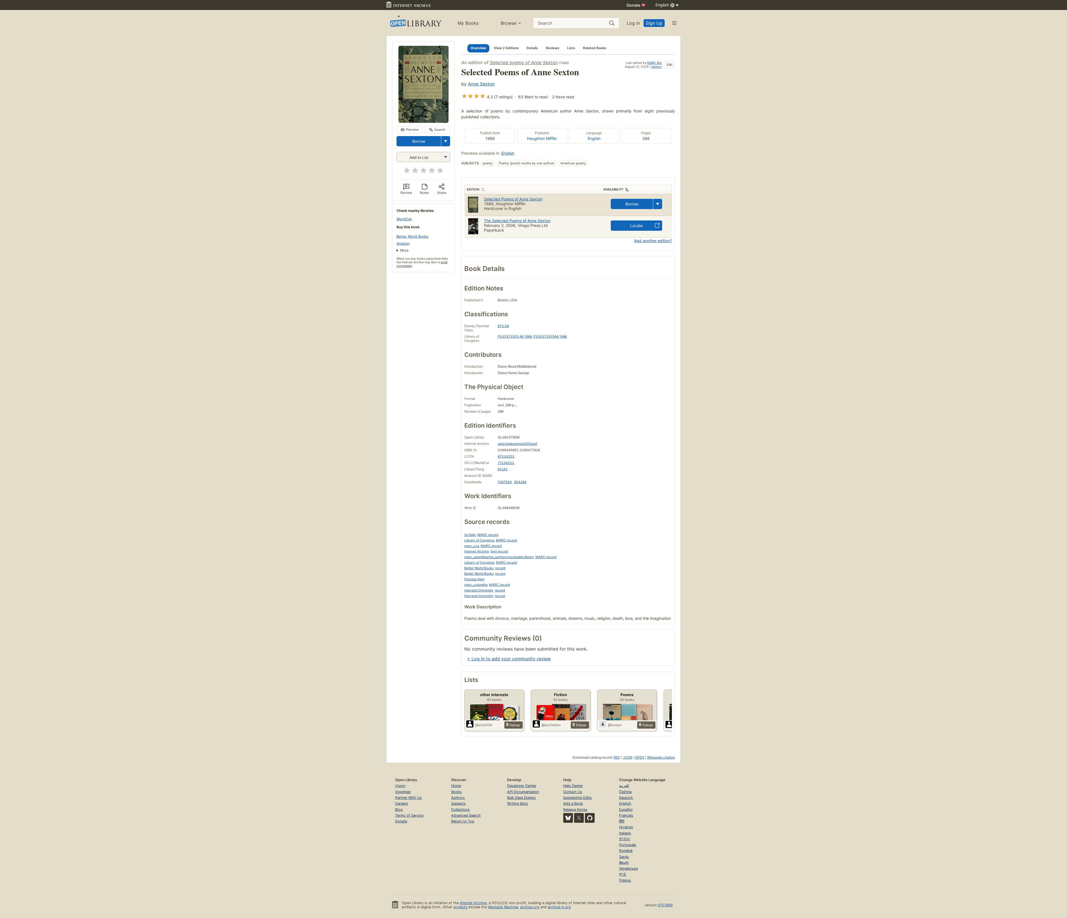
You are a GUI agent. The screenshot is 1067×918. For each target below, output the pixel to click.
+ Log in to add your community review (509, 658)
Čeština (625, 792)
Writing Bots (517, 803)
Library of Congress (479, 540)
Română (625, 851)
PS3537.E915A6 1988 (550, 336)
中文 (622, 874)
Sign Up (654, 23)
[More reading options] (445, 141)
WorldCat (404, 219)
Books (456, 792)
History (656, 67)
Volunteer (403, 792)
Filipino (625, 880)
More (404, 250)
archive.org (529, 907)
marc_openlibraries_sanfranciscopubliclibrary (499, 557)
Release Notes (575, 809)
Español (625, 809)
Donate (636, 5)
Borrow (418, 141)
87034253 (506, 456)
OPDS (639, 757)
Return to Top (462, 821)
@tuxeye (615, 725)
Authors (458, 798)
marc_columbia (476, 585)
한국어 (624, 839)
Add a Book (573, 803)
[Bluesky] (568, 818)
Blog (399, 809)
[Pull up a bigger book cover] (423, 121)
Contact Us (572, 792)
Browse (508, 23)
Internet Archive (476, 551)
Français (626, 815)
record (500, 568)
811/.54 (503, 326)
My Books (468, 23)
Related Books (594, 48)
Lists (571, 48)
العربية (624, 786)
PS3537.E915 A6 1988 (515, 336)
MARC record (487, 535)
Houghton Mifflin (542, 138)
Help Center (573, 786)
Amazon (403, 243)
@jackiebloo (551, 725)
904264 (520, 482)
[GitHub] (590, 818)
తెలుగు (624, 863)
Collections (460, 809)
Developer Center (521, 786)
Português (627, 845)
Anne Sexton (481, 84)
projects (460, 907)
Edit (669, 64)
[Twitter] (579, 818)
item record (499, 551)
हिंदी (621, 821)
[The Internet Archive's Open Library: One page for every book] (415, 23)
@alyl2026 (483, 725)
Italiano (625, 833)
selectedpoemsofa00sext (517, 444)
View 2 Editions (506, 48)
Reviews (552, 48)
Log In (633, 23)
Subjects (458, 803)
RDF (617, 757)
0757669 (665, 905)
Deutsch (626, 798)
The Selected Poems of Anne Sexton (517, 220)
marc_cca (471, 546)
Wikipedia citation (661, 757)
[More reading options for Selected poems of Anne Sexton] (445, 157)
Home (456, 786)
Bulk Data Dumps (521, 798)
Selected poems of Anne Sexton (524, 62)
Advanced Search (466, 815)
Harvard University (478, 590)
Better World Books (412, 236)
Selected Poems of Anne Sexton (513, 199)
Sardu (624, 857)
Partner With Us (408, 798)
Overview (478, 48)
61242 (502, 469)
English (594, 138)
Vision (400, 786)
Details (532, 48)
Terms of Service (409, 815)
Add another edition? (653, 240)
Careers (401, 803)
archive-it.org (559, 907)
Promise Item (474, 579)
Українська (628, 868)
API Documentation (523, 792)
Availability (613, 189)
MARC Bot (654, 63)
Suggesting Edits (577, 798)
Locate (636, 225)
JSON (627, 757)
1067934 (505, 482)
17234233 (506, 463)
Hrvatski (626, 827)
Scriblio (470, 535)
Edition (473, 189)
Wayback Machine (503, 907)
